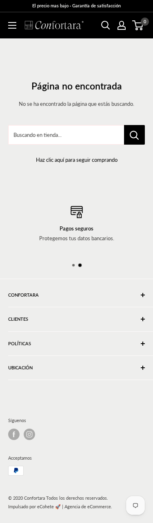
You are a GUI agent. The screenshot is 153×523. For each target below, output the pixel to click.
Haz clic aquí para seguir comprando (77, 159)
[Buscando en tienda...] (134, 135)
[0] (138, 25)
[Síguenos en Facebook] (14, 434)
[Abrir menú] (12, 25)
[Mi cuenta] (122, 25)
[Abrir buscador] (105, 25)
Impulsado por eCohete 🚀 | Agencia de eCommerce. (60, 506)
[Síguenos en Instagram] (29, 434)
